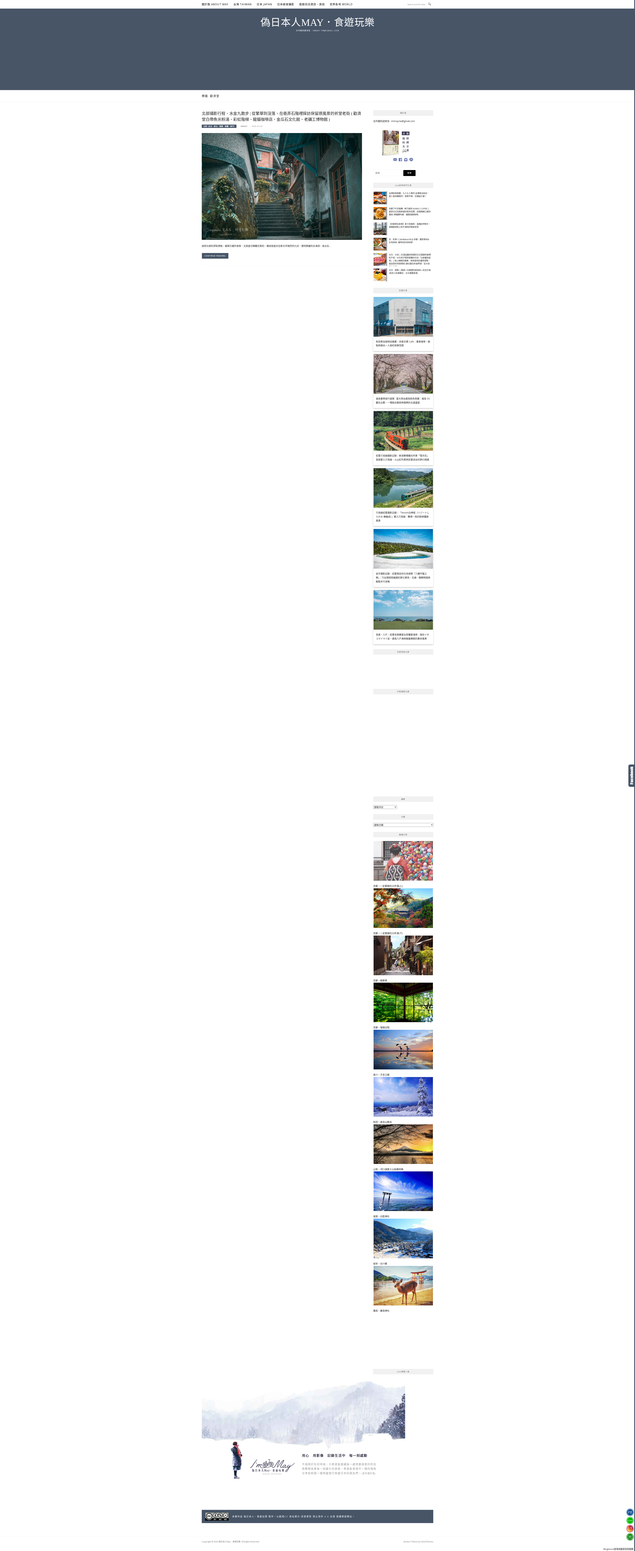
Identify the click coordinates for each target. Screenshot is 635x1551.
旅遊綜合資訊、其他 (312, 4)
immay (244, 126)
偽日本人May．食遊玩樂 (317, 22)
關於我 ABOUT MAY (215, 4)
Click (631, 776)
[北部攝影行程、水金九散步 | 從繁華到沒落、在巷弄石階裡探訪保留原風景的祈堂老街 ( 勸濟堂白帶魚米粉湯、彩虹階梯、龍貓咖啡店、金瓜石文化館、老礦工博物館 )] (282, 186)
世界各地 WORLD (341, 4)
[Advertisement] (317, 57)
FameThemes (427, 1541)
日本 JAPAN (264, 4)
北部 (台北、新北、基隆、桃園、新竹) (219, 126)
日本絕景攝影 (285, 4)
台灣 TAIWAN (242, 4)
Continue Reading (215, 256)
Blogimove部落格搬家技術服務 (618, 1549)
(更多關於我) (368, 1473)
